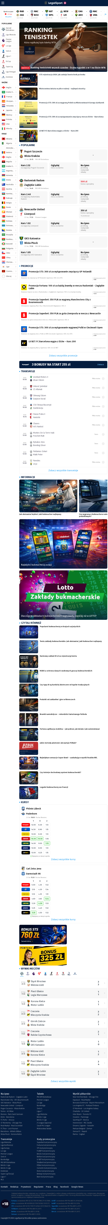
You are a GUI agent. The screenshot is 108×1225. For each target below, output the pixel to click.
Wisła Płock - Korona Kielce (11, 1134)
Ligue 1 (39, 1111)
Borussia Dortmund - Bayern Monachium (88, 1103)
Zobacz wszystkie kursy (63, 859)
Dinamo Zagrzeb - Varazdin (83, 1126)
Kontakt (4, 1187)
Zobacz (100, 364)
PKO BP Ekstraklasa (44, 1097)
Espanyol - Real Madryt (81, 1100)
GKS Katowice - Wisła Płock (11, 1103)
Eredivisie (4, 1171)
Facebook (64, 1187)
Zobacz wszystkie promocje (63, 355)
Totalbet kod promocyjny (46, 1162)
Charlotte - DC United (81, 1111)
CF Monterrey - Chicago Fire (11, 1123)
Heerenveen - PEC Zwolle (82, 1123)
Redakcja (14, 1187)
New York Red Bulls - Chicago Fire (85, 1097)
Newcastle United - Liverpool (12, 1106)
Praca (48, 1187)
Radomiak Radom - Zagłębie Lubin (14, 1097)
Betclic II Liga (42, 1120)
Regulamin (38, 1187)
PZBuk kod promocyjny (46, 1165)
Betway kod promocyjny (46, 1174)
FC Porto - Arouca (7, 1120)
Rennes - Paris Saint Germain (12, 1114)
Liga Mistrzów (42, 1114)
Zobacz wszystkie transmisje (63, 470)
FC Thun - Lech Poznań (9, 1129)
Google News (77, 1187)
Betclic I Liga (41, 1117)
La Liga (39, 1103)
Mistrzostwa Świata (44, 1129)
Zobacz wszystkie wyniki (63, 1081)
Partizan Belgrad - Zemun (82, 1129)
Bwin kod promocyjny (45, 1177)
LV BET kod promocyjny (46, 1159)
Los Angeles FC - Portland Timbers (86, 1106)
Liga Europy (5, 1148)
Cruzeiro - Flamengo (81, 1117)
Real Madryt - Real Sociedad (11, 1126)
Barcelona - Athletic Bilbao (11, 1131)
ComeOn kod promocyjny (47, 1168)
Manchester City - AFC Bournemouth (15, 1100)
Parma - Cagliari (79, 1134)
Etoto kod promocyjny (45, 1171)
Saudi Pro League (43, 1126)
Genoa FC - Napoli (80, 1131)
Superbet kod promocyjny (47, 1142)
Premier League (43, 1100)
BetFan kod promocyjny (46, 1157)
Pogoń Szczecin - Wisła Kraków (12, 1108)
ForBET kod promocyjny (46, 1151)
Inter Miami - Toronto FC (82, 1114)
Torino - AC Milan (7, 1111)
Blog (55, 1187)
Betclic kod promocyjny (46, 1154)
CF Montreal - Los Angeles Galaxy (85, 1108)
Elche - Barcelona (7, 1117)
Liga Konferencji (7, 1145)
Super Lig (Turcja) (7, 1174)
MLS (2, 1180)
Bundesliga (41, 1106)
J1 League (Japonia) (44, 1123)
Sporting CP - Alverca (81, 1120)
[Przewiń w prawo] (104, 14)
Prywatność (26, 1187)
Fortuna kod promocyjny (46, 1145)
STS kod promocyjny (45, 1148)
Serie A (39, 1108)
